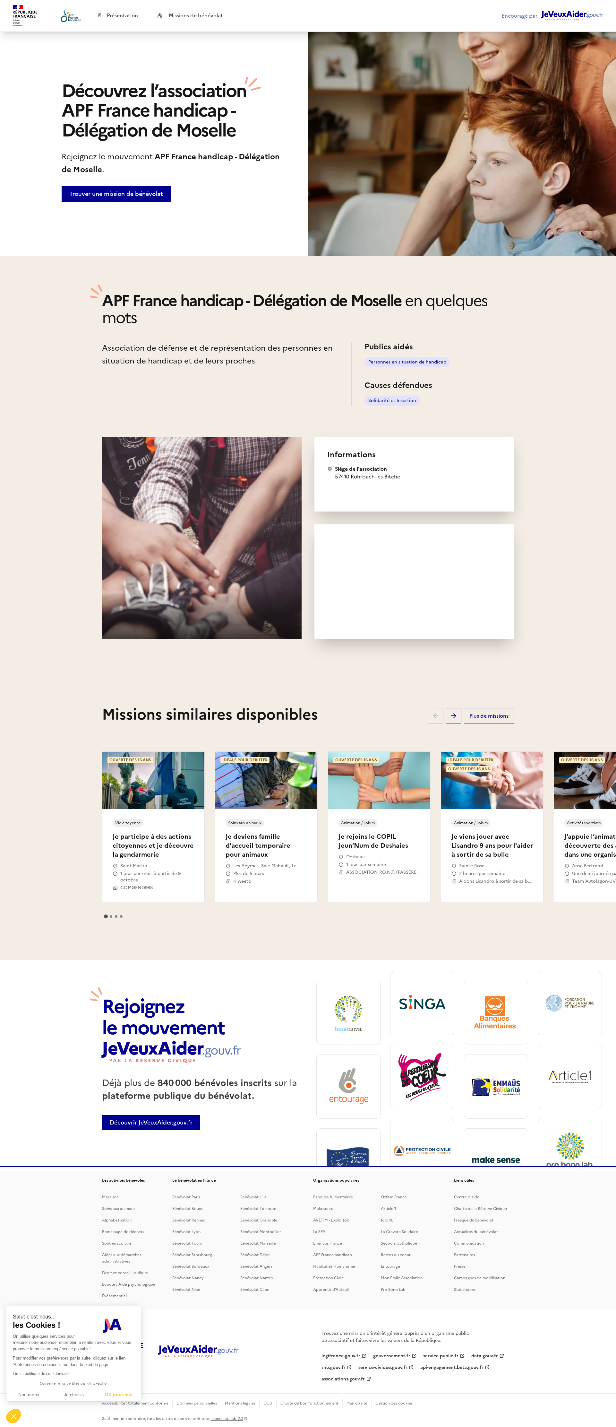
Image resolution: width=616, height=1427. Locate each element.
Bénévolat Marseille (258, 1243)
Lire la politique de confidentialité (42, 1373)
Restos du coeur (396, 1255)
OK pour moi (119, 1394)
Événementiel (114, 1296)
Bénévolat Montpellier (260, 1232)
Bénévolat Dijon (255, 1255)
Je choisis (74, 1394)
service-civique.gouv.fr (382, 1367)
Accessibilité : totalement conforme (135, 1403)
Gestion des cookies (394, 1403)
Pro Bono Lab (393, 1289)
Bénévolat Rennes (188, 1220)
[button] (13, 1416)
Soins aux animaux (118, 1209)
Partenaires (464, 1255)
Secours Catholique (399, 1243)
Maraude (110, 1197)
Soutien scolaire (117, 1243)
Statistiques (464, 1289)
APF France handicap (332, 1255)
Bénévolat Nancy (188, 1278)
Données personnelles (196, 1403)
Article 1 (388, 1209)
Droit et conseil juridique (125, 1273)
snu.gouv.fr (333, 1367)
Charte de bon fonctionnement (309, 1403)
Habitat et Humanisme (334, 1266)
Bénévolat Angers (256, 1266)
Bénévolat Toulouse (258, 1209)
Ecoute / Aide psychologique (128, 1284)
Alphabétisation (117, 1220)
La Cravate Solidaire (399, 1232)
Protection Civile (328, 1278)
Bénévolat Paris (186, 1197)
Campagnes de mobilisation (479, 1278)
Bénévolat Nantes (256, 1278)
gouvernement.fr (391, 1356)
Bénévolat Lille (253, 1197)
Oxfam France (394, 1197)
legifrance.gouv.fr (340, 1356)
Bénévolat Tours (187, 1243)
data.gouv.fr (484, 1356)
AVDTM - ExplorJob (331, 1220)
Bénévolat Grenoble (258, 1220)
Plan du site (356, 1403)
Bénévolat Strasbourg (192, 1255)
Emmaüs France (327, 1243)
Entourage (390, 1266)
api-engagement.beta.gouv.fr (451, 1367)
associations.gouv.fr (343, 1379)
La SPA (319, 1232)
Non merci (28, 1394)
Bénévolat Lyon (186, 1232)
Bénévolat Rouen (187, 1209)
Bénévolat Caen (254, 1289)
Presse (460, 1266)
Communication (469, 1243)
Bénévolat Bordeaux (190, 1266)
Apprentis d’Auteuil (331, 1289)
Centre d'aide (466, 1197)
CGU (267, 1403)
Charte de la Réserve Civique (480, 1209)
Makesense (323, 1209)
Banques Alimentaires (333, 1197)
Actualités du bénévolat (476, 1232)
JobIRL (387, 1220)
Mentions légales (240, 1403)
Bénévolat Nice (186, 1289)
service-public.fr (440, 1356)
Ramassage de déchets (123, 1232)
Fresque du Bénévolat (473, 1220)
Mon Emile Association (402, 1278)
